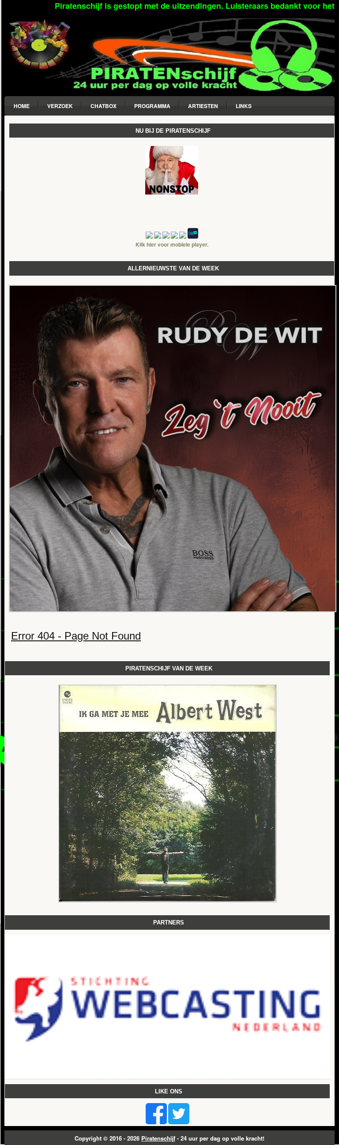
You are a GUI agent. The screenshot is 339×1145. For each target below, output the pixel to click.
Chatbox (103, 106)
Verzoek (60, 106)
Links (244, 106)
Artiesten (203, 106)
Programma (152, 106)
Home (22, 106)
